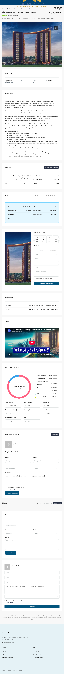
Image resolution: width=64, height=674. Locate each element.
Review (7, 537)
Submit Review (11, 553)
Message (8, 473)
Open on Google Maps (52, 167)
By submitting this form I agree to (44, 279)
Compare (5, 655)
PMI (25, 417)
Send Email (32, 606)
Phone (35, 457)
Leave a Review (57, 503)
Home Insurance (47, 410)
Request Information (12, 493)
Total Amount (9, 402)
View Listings (55, 434)
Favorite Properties (8, 657)
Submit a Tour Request (46, 283)
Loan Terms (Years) (11, 410)
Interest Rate (46, 402)
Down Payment (28, 402)
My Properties (38, 655)
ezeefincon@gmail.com (9, 642)
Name (7, 457)
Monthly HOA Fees (10, 417)
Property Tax (28, 410)
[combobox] (46, 254)
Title (6, 530)
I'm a (34, 465)
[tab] (51, 28)
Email (6, 465)
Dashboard (6, 652)
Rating (35, 530)
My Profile (37, 652)
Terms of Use (39, 280)
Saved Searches (38, 657)
